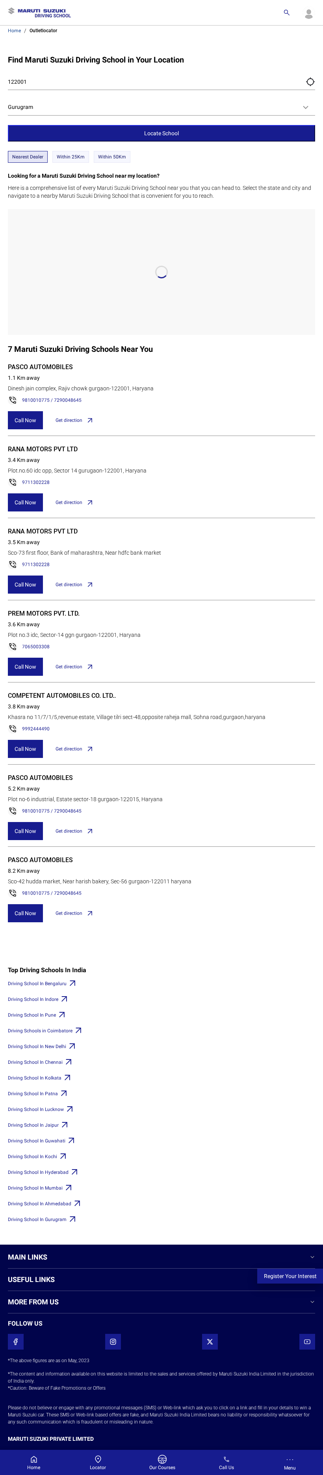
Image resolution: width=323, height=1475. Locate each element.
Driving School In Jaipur (33, 1125)
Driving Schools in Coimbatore (40, 1031)
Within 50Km (112, 157)
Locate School (161, 133)
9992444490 (36, 729)
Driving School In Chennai (35, 1062)
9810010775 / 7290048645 (52, 400)
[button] (310, 81)
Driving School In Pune (32, 1015)
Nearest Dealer (27, 157)
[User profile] (309, 12)
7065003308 (36, 646)
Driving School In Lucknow (36, 1109)
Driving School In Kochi (32, 1156)
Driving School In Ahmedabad (39, 1203)
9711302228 (36, 482)
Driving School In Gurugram (37, 1219)
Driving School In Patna (33, 1093)
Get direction (69, 420)
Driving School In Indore (33, 999)
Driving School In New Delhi (37, 1046)
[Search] (286, 12)
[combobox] (161, 107)
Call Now (25, 420)
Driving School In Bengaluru (37, 983)
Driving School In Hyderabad (38, 1172)
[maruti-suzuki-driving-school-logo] (39, 12)
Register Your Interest (290, 1276)
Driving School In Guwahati (36, 1141)
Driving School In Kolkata (34, 1078)
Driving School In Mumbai (35, 1188)
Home (14, 30)
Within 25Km (71, 157)
